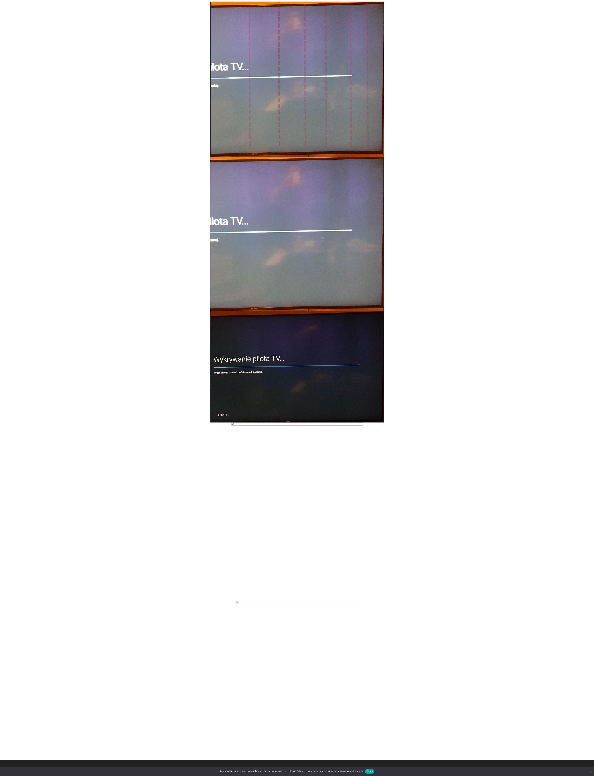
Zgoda (369, 771)
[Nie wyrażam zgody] (590, 771)
